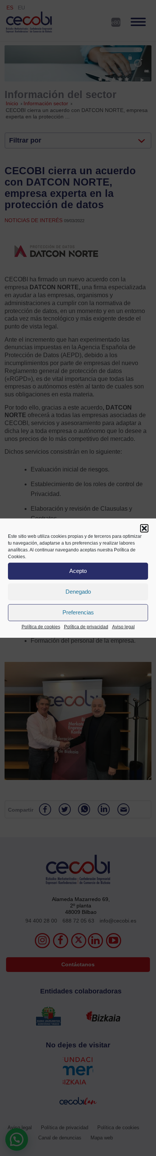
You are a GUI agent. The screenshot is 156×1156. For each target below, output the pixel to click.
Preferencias (78, 612)
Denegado (78, 591)
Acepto (78, 571)
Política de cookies (41, 626)
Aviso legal (123, 626)
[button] (144, 528)
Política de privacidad (86, 626)
